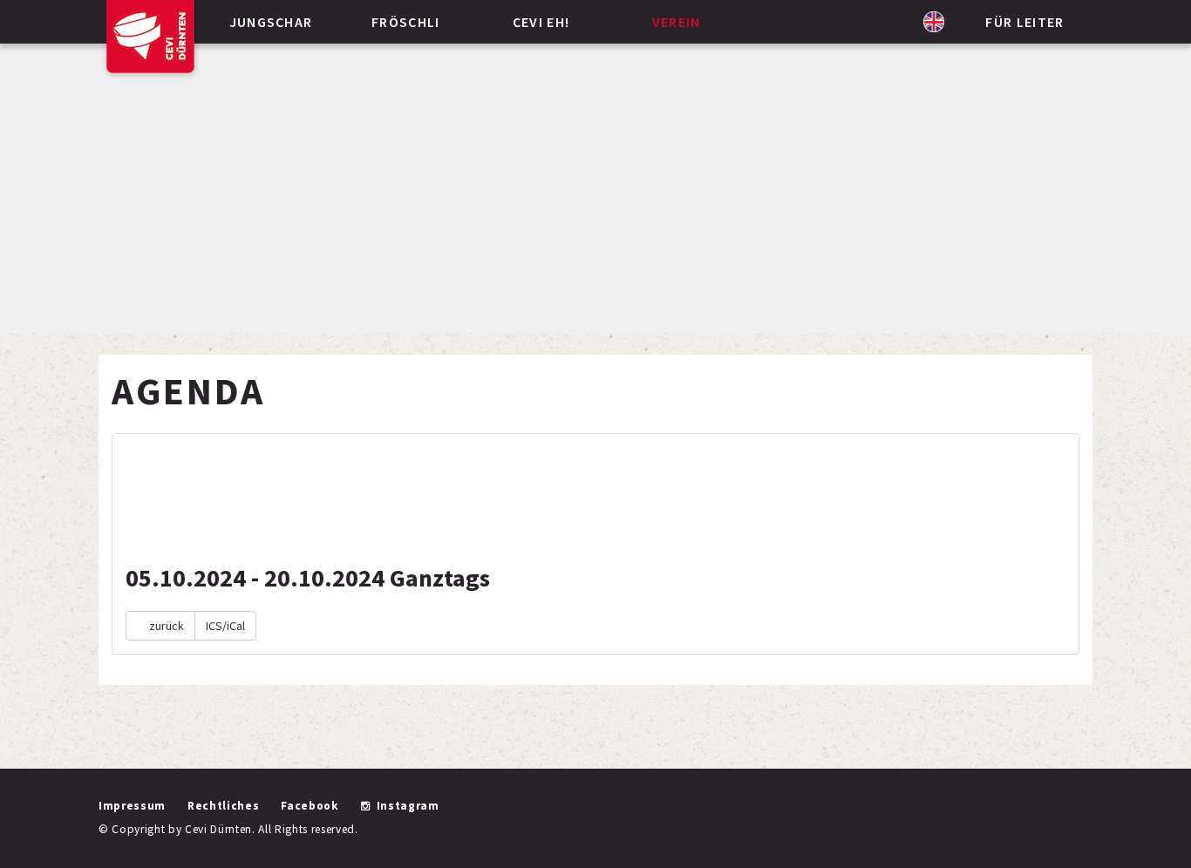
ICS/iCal (225, 626)
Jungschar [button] (271, 22)
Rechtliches (223, 805)
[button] (933, 22)
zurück (165, 626)
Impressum (132, 805)
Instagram (408, 805)
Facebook (309, 805)
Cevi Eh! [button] (541, 22)
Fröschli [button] (405, 22)
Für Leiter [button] (1024, 22)
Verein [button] (676, 22)
